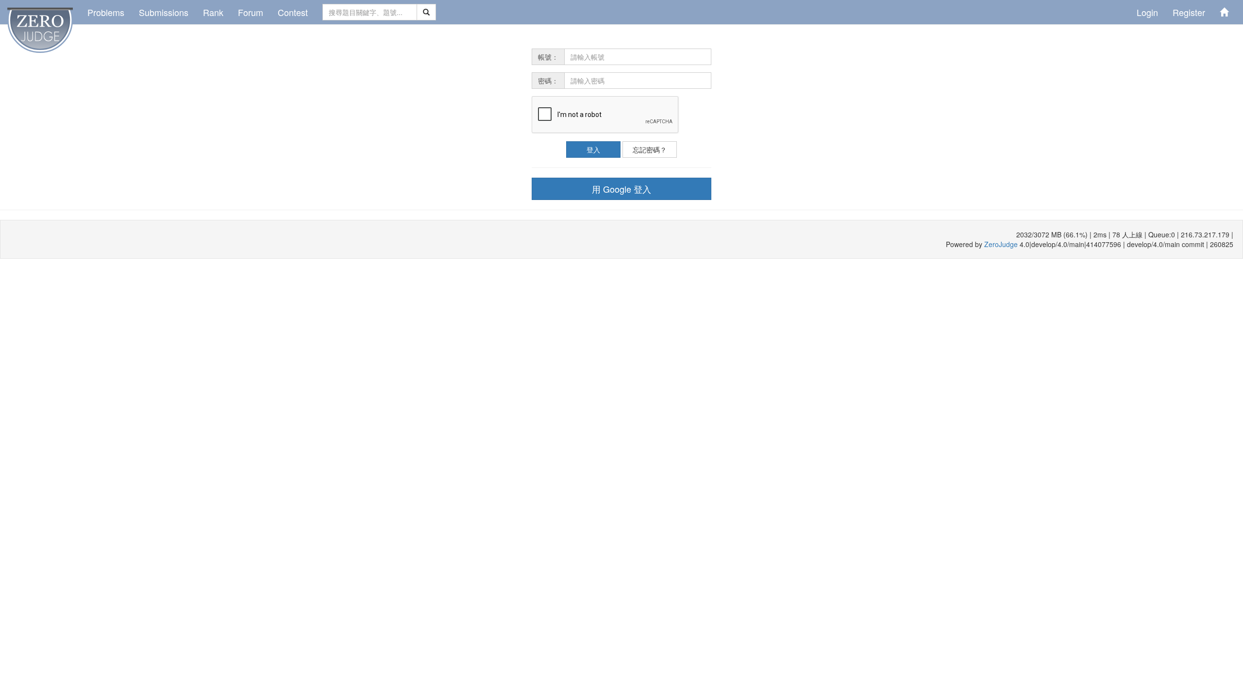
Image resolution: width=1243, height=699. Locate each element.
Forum (250, 12)
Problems (105, 12)
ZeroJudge (1001, 244)
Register (1189, 12)
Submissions (163, 12)
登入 (593, 149)
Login (1147, 12)
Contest (293, 12)
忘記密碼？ (650, 149)
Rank (213, 12)
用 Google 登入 (621, 189)
